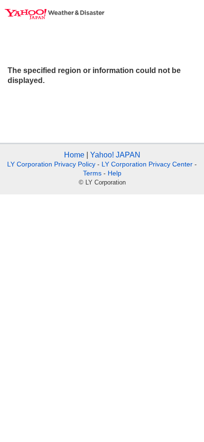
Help (114, 173)
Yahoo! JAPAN (115, 155)
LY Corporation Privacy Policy (51, 164)
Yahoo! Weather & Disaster (54, 14)
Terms (92, 173)
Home (74, 155)
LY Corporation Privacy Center (147, 164)
